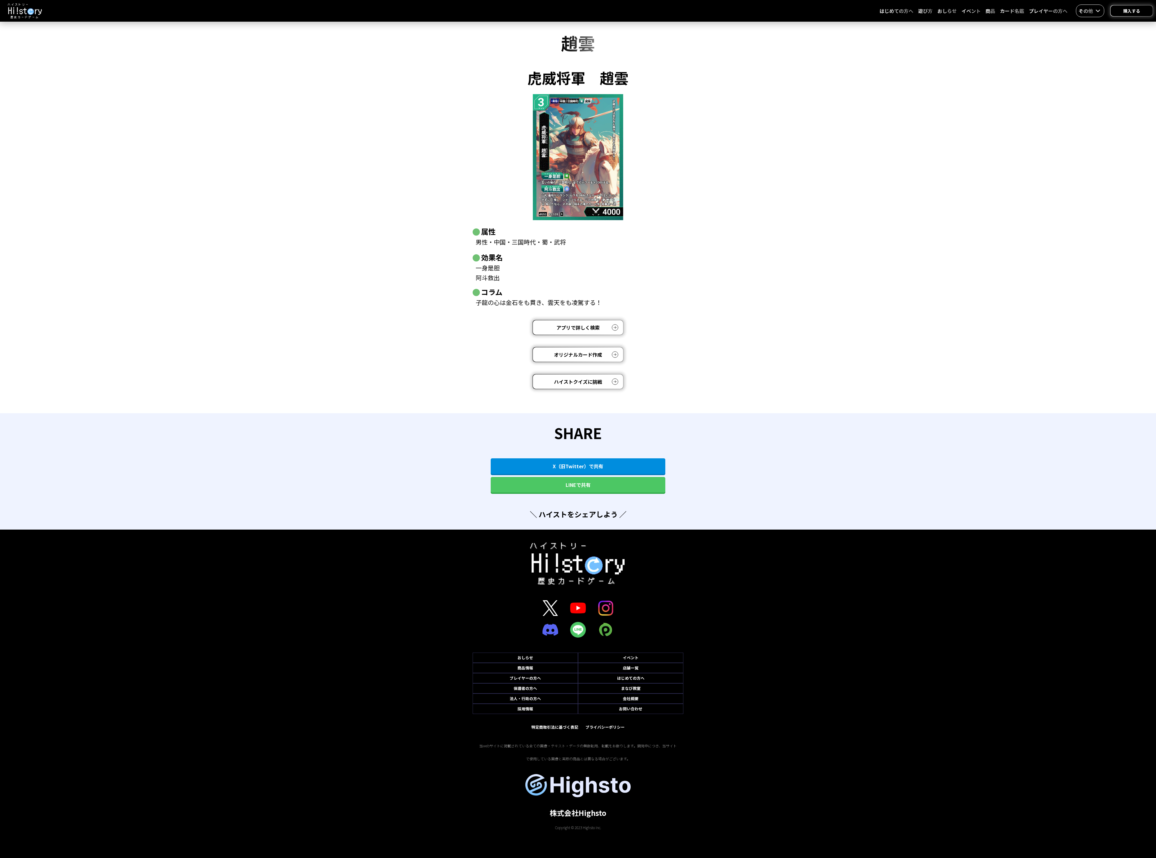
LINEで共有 (578, 484)
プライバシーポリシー (605, 727)
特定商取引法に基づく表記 (554, 727)
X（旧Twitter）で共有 (578, 466)
